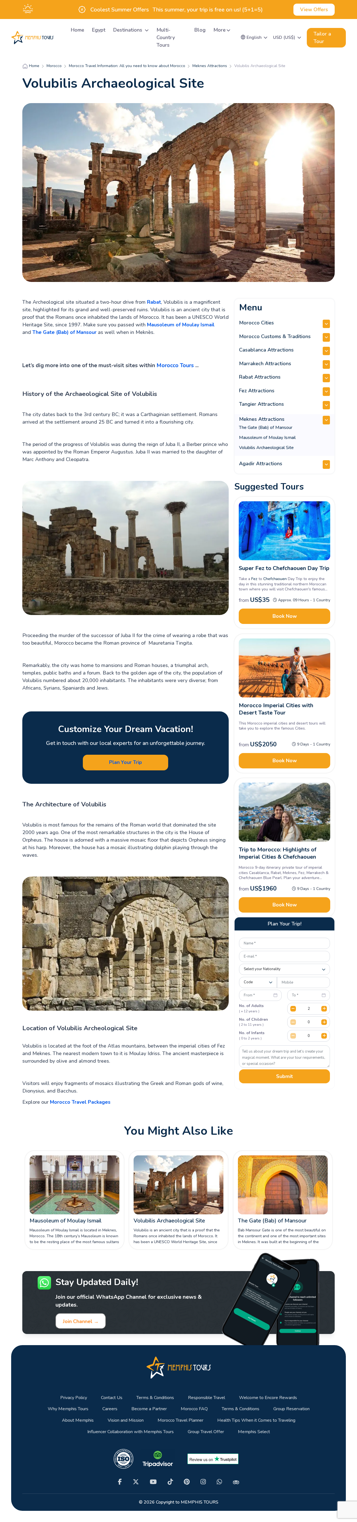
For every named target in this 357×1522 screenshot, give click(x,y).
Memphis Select (254, 1432)
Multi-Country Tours (165, 37)
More (219, 30)
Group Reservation (291, 1409)
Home (77, 30)
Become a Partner (149, 1409)
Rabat (154, 302)
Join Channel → (81, 1321)
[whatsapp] (219, 1482)
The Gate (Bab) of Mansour (64, 332)
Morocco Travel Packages (80, 1102)
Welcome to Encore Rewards (268, 1398)
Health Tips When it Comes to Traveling (256, 1420)
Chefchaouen (275, 578)
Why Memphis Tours (68, 1409)
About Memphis (78, 1420)
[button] (254, 37)
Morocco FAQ (194, 1409)
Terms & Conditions (155, 1398)
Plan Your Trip (125, 762)
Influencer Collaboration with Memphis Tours (130, 1432)
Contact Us (111, 1398)
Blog (200, 30)
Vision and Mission (126, 1420)
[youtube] (153, 1482)
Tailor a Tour (322, 37)
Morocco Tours (175, 365)
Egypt (98, 30)
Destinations (128, 30)
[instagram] (203, 1482)
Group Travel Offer (206, 1432)
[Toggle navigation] (60, 37)
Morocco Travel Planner (180, 1420)
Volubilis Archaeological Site (266, 448)
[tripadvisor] (236, 1482)
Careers (109, 1409)
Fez (254, 578)
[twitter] (136, 1482)
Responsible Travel (206, 1398)
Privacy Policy (73, 1398)
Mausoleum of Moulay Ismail (180, 324)
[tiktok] (170, 1482)
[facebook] (120, 1482)
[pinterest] (187, 1482)
